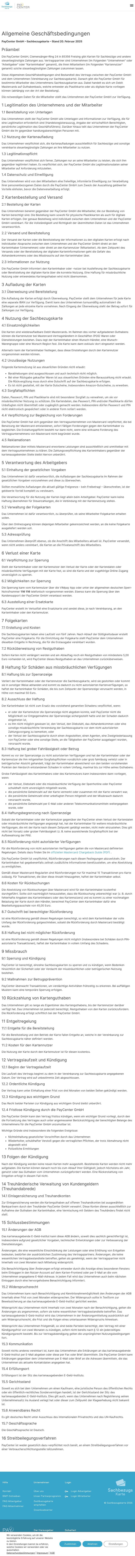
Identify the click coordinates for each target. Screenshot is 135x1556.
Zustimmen (70, 1543)
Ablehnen (92, 1543)
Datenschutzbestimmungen (21, 1553)
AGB (52, 1553)
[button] (131, 5)
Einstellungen (116, 1543)
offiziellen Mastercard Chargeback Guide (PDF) (81, 852)
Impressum (42, 1553)
